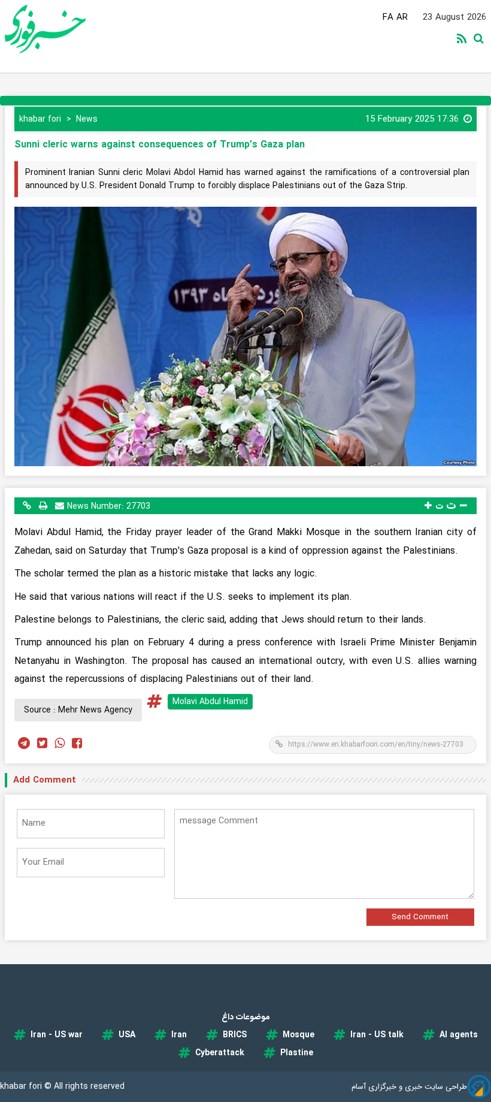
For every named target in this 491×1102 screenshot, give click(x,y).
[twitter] (42, 744)
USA (127, 1034)
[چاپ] (43, 505)
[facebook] (77, 744)
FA (388, 17)
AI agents (459, 1034)
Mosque (298, 1034)
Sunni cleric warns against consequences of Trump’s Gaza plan (159, 144)
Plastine (296, 1052)
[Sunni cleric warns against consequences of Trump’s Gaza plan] (245, 336)
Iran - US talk (377, 1034)
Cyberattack (219, 1052)
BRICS (235, 1034)
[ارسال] (59, 505)
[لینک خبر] (27, 505)
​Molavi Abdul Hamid (210, 701)
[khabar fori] (51, 29)
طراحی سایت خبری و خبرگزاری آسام (409, 1086)
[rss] (464, 40)
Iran (179, 1034)
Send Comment (420, 917)
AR (402, 17)
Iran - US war (57, 1034)
